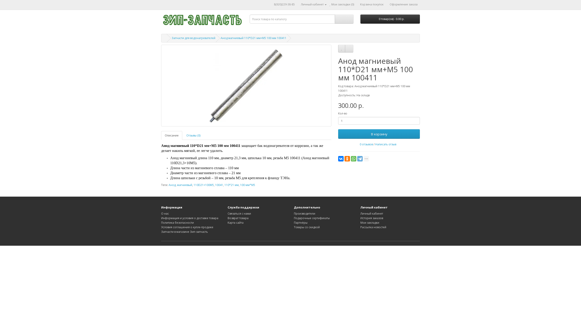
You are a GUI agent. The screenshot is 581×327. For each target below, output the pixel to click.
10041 (219, 185)
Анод (172, 185)
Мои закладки (369, 223)
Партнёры (301, 223)
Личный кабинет (371, 214)
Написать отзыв (385, 144)
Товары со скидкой (307, 227)
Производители (304, 214)
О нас (165, 214)
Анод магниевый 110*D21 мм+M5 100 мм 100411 (253, 38)
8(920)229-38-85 (284, 4)
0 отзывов (366, 144)
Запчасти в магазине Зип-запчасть (184, 232)
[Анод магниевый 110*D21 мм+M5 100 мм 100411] (246, 85)
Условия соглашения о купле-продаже (187, 227)
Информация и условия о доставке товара (189, 218)
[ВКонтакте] (341, 158)
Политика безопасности (177, 223)
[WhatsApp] (353, 158)
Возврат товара (238, 218)
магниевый (184, 185)
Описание (172, 135)
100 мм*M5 (247, 185)
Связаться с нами (239, 214)
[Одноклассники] (347, 158)
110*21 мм (231, 185)
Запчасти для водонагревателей (193, 38)
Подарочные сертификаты (312, 218)
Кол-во (342, 113)
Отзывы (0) (193, 135)
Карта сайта (236, 223)
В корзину (379, 134)
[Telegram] (360, 158)
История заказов (371, 218)
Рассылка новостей (373, 227)
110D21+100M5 (204, 185)
